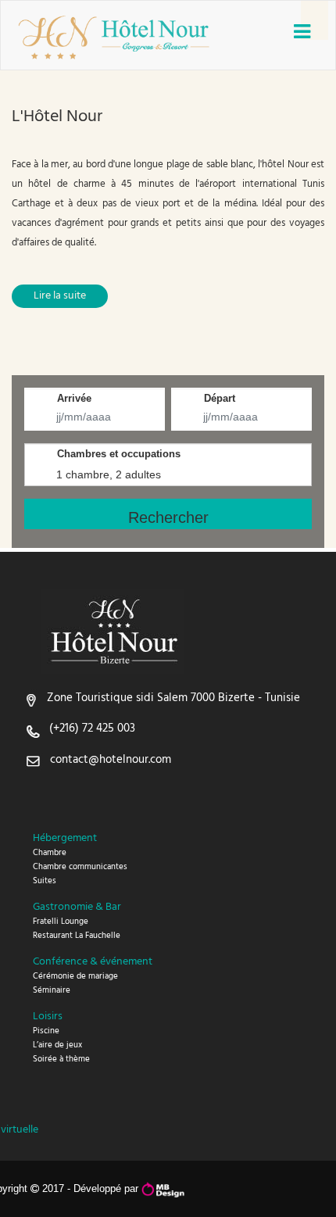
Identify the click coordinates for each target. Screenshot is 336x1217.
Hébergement (65, 838)
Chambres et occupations (119, 454)
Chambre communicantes (80, 867)
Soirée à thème (61, 1059)
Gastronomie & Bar (77, 907)
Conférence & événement (92, 962)
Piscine (46, 1031)
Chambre (49, 853)
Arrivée (74, 398)
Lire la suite (60, 296)
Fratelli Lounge (60, 921)
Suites (44, 881)
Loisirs (48, 1016)
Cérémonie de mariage (75, 976)
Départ (219, 398)
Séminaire (51, 990)
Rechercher (168, 517)
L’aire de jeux (57, 1045)
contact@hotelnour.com (110, 759)
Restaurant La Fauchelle (76, 935)
